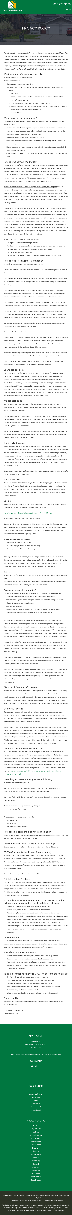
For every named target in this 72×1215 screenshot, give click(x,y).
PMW (39, 1198)
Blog (36, 1100)
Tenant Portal (36, 1107)
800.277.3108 (62, 4)
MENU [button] (68, 9)
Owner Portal (36, 1110)
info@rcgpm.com (54, 1055)
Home (36, 1091)
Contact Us (36, 1104)
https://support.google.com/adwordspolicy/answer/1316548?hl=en (28, 513)
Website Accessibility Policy (56, 1210)
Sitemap (28, 1200)
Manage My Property (36, 1094)
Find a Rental (36, 1097)
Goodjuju (21, 1200)
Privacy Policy (37, 1200)
